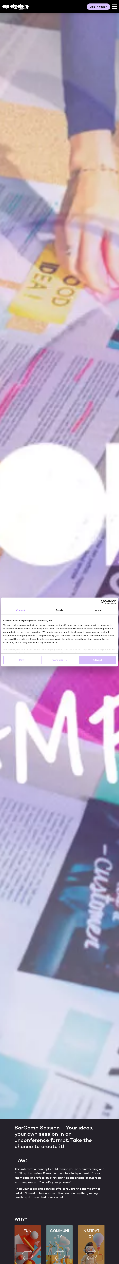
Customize (57, 660)
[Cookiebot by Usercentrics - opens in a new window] (103, 602)
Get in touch (98, 6)
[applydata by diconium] (15, 6)
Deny (21, 660)
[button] (114, 7)
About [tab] (98, 610)
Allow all (97, 660)
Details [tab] (59, 610)
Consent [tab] (20, 610)
